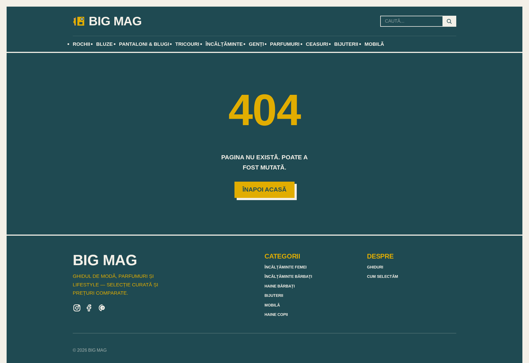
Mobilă (272, 305)
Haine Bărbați (279, 286)
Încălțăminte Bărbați (288, 277)
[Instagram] (77, 309)
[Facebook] (89, 309)
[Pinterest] (102, 309)
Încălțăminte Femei (285, 267)
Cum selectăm (382, 277)
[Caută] (449, 21)
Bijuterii (273, 296)
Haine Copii (276, 315)
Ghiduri (375, 267)
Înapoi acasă (264, 189)
